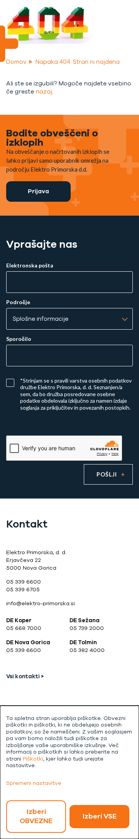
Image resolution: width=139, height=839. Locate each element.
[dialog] (69, 772)
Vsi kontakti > (25, 676)
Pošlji (107, 474)
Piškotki (33, 758)
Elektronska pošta (29, 265)
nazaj (44, 91)
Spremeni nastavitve (33, 783)
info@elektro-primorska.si (40, 603)
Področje (18, 302)
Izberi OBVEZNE (36, 816)
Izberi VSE (100, 816)
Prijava (38, 191)
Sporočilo (18, 339)
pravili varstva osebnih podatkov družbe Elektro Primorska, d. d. (76, 384)
